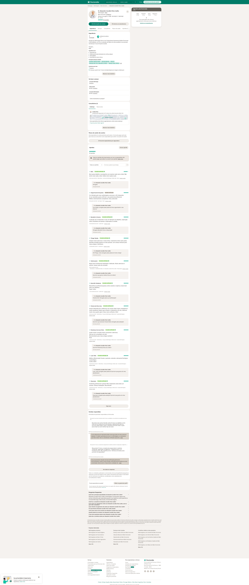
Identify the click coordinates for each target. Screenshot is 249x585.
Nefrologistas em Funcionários (96, 534)
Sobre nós (90, 567)
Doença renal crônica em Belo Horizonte (123, 532)
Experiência (93, 28)
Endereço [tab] (92, 107)
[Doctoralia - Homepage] (96, 2)
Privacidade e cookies (93, 562)
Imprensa (90, 573)
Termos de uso (129, 570)
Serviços (100, 28)
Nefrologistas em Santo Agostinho (97, 539)
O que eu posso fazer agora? (97, 123)
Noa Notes (129, 567)
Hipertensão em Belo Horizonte (121, 537)
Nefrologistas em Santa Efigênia (96, 532)
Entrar (141, 2)
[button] (98, 24)
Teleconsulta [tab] (100, 107)
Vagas (94, 570)
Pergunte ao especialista (112, 567)
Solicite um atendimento (146, 23)
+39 (121, 63)
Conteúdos (128, 568)
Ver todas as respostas (109, 469)
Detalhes (91, 83)
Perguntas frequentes (111, 573)
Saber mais (104, 487)
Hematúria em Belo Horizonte (120, 541)
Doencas (108, 571)
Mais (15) (115, 544)
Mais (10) (91, 544)
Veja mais (111, 406)
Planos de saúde (116, 28)
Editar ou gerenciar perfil (120, 483)
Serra (110, 113)
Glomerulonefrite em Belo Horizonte (122, 539)
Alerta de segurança (130, 571)
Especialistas (109, 562)
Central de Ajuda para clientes (132, 573)
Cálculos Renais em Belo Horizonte (121, 534)
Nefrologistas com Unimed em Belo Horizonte (149, 532)
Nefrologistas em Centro (95, 541)
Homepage (90, 5)
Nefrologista (96, 5)
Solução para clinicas (130, 565)
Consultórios (107, 28)
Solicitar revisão (122, 178)
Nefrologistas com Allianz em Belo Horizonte (149, 545)
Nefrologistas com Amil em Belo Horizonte (148, 534)
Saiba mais (22, 581)
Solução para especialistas (131, 564)
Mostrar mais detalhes (109, 74)
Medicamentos (110, 568)
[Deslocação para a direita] (129, 29)
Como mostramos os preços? (97, 98)
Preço (126, 562)
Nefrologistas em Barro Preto (96, 537)
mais (90, 48)
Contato (90, 568)
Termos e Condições (93, 571)
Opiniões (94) (125, 28)
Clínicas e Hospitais (111, 564)
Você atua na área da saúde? (151, 2)
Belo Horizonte (115, 113)
